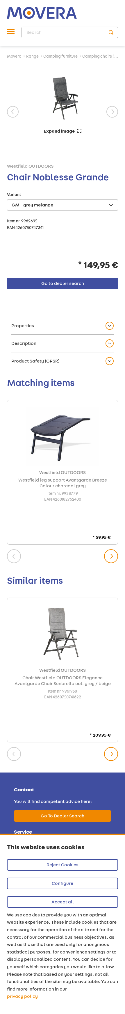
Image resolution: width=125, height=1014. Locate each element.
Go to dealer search (62, 816)
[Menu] (11, 32)
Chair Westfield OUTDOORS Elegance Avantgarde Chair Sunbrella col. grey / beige (63, 681)
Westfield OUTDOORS (30, 166)
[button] (62, 326)
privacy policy (22, 996)
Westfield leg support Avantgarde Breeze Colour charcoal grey (62, 483)
